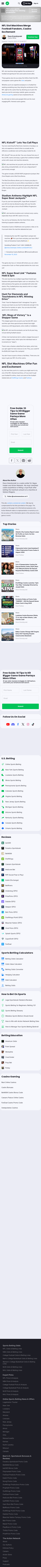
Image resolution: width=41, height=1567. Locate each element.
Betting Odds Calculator (14, 959)
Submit (20, 450)
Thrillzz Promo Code (10, 1530)
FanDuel (28, 378)
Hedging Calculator (12, 975)
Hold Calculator (11, 980)
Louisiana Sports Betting (14, 775)
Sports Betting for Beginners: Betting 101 (20, 1005)
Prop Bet (8, 1062)
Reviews (6, 837)
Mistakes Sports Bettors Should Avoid (19, 1016)
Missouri (6, 1448)
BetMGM (8, 853)
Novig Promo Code (10, 1481)
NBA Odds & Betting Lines (12, 1352)
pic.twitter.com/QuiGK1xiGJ (23, 247)
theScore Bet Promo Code (12, 1498)
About (5, 1541)
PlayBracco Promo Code (12, 1527)
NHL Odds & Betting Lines (12, 1370)
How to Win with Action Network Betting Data (22, 1021)
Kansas (5, 1441)
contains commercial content (16, 503)
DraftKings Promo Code (11, 1491)
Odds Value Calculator (13, 964)
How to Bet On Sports (13, 994)
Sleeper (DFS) (10, 907)
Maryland (6, 1412)
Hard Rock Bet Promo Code (13, 1504)
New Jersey (7, 1422)
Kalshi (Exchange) (12, 880)
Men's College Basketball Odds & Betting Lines (20, 1358)
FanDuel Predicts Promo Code (14, 1475)
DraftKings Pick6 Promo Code (14, 1511)
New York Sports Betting (14, 770)
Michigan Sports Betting (14, 807)
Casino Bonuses (7, 1087)
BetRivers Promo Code (11, 1507)
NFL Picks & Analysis (10, 1378)
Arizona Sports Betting (13, 812)
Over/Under (9, 1057)
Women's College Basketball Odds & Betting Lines (19, 1363)
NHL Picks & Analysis (10, 1394)
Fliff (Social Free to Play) (14, 875)
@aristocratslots (10, 247)
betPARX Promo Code (11, 1501)
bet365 (8, 843)
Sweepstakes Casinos (9, 1108)
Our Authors (7, 1545)
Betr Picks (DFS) (11, 912)
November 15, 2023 (11, 254)
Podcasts (6, 1564)
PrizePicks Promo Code (11, 1534)
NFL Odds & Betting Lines (12, 1349)
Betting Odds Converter (14, 969)
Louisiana (6, 1409)
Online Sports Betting (13, 764)
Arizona (5, 1415)
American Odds (11, 1041)
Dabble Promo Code (10, 1514)
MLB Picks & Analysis (10, 1391)
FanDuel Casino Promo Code (12, 1103)
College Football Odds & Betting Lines (17, 1355)
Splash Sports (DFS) (12, 933)
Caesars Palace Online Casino (12, 1098)
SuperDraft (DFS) (11, 939)
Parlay (7, 1068)
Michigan (6, 1432)
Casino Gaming (10, 1076)
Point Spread (10, 1046)
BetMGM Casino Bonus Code (12, 1092)
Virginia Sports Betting (13, 796)
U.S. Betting (8, 758)
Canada (6, 1451)
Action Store (7, 1554)
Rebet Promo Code (10, 1524)
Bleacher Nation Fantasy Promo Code (17, 1517)
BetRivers (8, 885)
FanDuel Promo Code (10, 1494)
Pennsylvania (8, 1425)
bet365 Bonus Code (10, 1468)
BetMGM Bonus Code (11, 1465)
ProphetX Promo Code (11, 1488)
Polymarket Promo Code (12, 1471)
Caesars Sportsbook (12, 864)
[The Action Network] (7, 3)
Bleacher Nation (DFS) (13, 923)
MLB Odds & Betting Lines (12, 1367)
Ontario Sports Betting (13, 828)
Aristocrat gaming (7, 95)
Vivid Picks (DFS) (11, 928)
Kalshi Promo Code (10, 1478)
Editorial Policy (8, 1548)
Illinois (5, 1428)
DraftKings (9, 859)
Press (5, 1558)
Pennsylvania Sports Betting (15, 786)
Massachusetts (8, 1438)
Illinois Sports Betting (13, 780)
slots (22, 80)
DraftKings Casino (17, 378)
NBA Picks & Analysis (10, 1381)
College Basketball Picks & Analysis (16, 1388)
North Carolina (8, 1445)
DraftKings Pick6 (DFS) (14, 917)
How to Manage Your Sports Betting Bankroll (21, 1027)
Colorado (6, 1418)
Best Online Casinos (8, 1082)
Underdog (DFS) (11, 891)
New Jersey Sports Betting (15, 802)
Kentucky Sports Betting (14, 818)
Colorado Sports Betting (14, 791)
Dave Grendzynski (15, 36)
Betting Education (12, 1035)
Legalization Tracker (10, 1402)
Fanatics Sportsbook (13, 848)
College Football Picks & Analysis (15, 1384)
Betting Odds (10, 985)
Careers (6, 1551)
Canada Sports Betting (13, 823)
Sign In (36, 3)
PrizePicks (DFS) (11, 896)
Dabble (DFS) (10, 901)
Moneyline (9, 1052)
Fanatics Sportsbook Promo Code (15, 1462)
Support (6, 1561)
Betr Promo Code (9, 1520)
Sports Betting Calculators (17, 952)
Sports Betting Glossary (14, 1011)
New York (6, 1405)
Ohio (4, 1435)
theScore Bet (10, 869)
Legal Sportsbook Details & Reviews (18, 1000)
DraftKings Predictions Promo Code (16, 1484)
